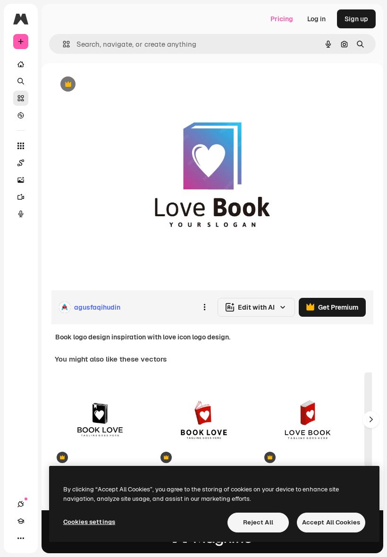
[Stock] (20, 98)
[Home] (20, 64)
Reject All (258, 522)
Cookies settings (89, 522)
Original (111, 84)
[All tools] (20, 145)
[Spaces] (20, 162)
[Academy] (20, 521)
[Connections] (20, 504)
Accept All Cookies (331, 522)
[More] (20, 538)
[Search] (20, 81)
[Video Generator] (20, 196)
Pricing (281, 19)
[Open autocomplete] (63, 44)
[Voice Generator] (20, 213)
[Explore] (20, 115)
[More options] (204, 307)
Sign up (356, 19)
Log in (316, 19)
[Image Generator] (20, 179)
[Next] (370, 419)
